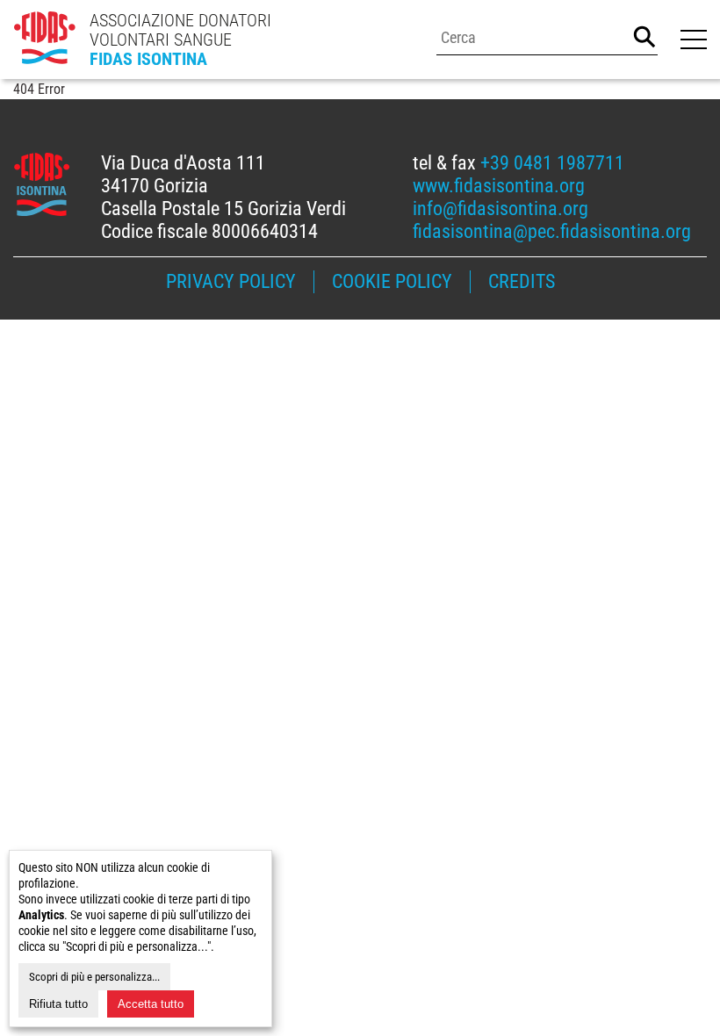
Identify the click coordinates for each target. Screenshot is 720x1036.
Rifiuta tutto (58, 1004)
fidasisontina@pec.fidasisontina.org (552, 231)
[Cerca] (644, 37)
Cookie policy (392, 281)
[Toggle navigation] (691, 39)
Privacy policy (231, 281)
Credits (521, 281)
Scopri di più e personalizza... (94, 976)
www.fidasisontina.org (499, 186)
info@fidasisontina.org (500, 208)
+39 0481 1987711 (552, 163)
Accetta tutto (151, 1004)
